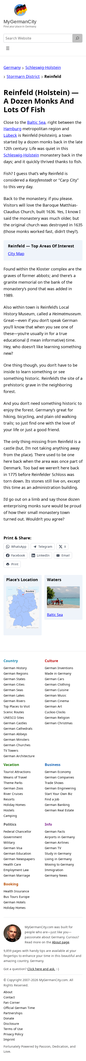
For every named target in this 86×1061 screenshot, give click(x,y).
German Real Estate (59, 810)
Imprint (9, 1039)
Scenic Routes (14, 712)
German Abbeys (15, 734)
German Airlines (57, 842)
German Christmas (59, 723)
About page (60, 942)
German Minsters (16, 739)
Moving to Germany (59, 864)
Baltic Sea (36, 122)
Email (66, 555)
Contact (9, 997)
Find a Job (52, 799)
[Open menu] (8, 48)
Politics (10, 824)
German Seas (13, 690)
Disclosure (11, 1023)
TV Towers (11, 750)
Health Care (12, 864)
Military (9, 842)
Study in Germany (58, 853)
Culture (51, 660)
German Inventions (59, 668)
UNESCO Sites (14, 717)
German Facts (55, 831)
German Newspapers (19, 859)
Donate (9, 1018)
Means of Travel (15, 777)
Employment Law (16, 870)
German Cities (14, 684)
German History (15, 668)
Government (13, 837)
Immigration (54, 870)
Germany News (56, 875)
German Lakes (14, 695)
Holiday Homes (15, 805)
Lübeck (10, 135)
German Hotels (15, 902)
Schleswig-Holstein (21, 155)
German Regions (16, 673)
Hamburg (12, 128)
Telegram (45, 546)
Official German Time (19, 1008)
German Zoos (13, 788)
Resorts (9, 799)
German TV (53, 848)
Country (11, 660)
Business (52, 764)
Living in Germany (58, 859)
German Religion (57, 717)
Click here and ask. (41, 969)
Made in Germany (58, 673)
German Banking (57, 805)
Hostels (9, 810)
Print (14, 564)
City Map (16, 253)
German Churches (17, 745)
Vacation (11, 764)
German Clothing (57, 684)
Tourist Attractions (17, 772)
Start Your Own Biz (58, 794)
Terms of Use (13, 1029)
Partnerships (13, 1013)
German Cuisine (57, 690)
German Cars (54, 679)
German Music (55, 695)
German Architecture (19, 756)
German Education (17, 853)
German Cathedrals (18, 728)
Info (48, 824)
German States (14, 679)
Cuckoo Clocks (55, 712)
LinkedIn (43, 555)
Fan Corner (12, 1002)
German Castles (15, 723)
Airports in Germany (60, 837)
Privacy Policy (13, 1034)
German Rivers (14, 701)
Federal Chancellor (17, 831)
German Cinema (57, 701)
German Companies (59, 777)
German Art (53, 706)
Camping (10, 816)
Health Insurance (16, 891)
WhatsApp (18, 546)
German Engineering (60, 788)
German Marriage (17, 875)
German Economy (58, 772)
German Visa (13, 848)
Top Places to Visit (17, 706)
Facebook (18, 555)
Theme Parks (13, 783)
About (8, 992)
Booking (11, 884)
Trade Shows (54, 783)
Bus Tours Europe (17, 897)
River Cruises (13, 794)
